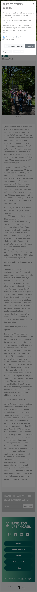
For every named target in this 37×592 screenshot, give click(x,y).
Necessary (10, 37)
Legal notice (7, 52)
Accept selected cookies (14, 46)
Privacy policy (18, 52)
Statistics (23, 37)
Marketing (10, 39)
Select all (30, 46)
